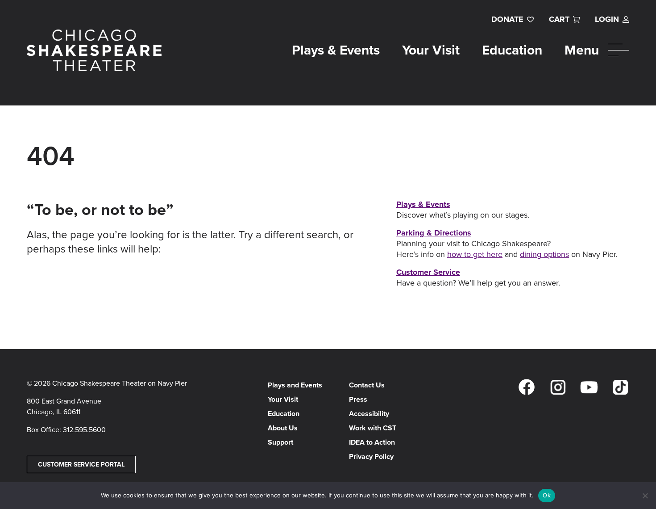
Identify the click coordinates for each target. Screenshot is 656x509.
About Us (283, 428)
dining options (544, 254)
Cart (559, 19)
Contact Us (367, 385)
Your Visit (431, 50)
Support (280, 442)
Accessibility (369, 413)
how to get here (474, 254)
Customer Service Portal (81, 464)
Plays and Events (295, 385)
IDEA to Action (372, 442)
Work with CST (372, 428)
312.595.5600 (84, 430)
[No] (644, 495)
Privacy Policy (371, 456)
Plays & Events (336, 50)
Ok (547, 495)
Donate (507, 19)
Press (358, 399)
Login (607, 19)
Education (512, 50)
